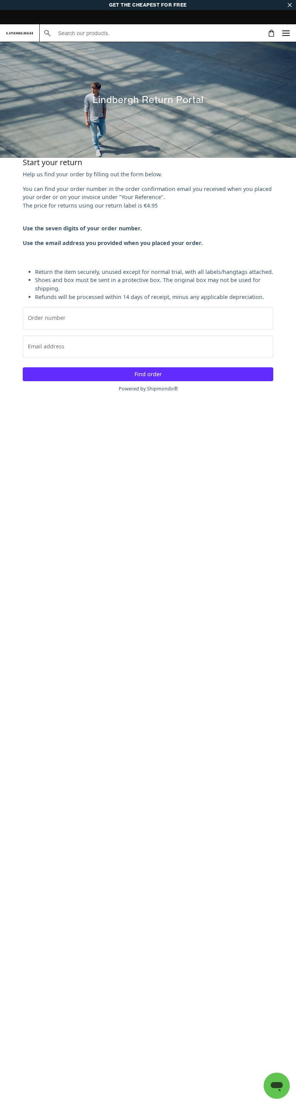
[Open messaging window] (277, 1086)
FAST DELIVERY (24, 18)
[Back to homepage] (19, 33)
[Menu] (286, 33)
